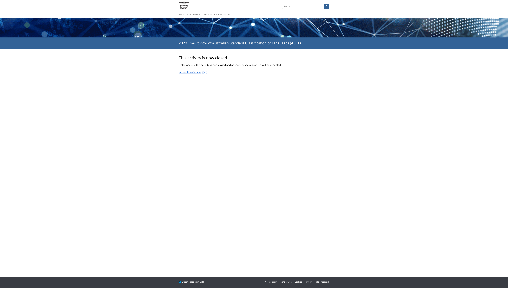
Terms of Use (286, 281)
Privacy (308, 281)
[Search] (326, 6)
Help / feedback (322, 281)
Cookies (298, 281)
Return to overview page (193, 71)
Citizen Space (188, 281)
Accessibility (271, 281)
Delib (202, 281)
